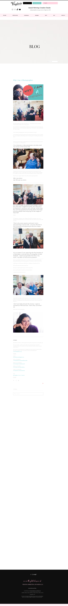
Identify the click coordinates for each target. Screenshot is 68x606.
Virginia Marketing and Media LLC (35, 590)
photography (15, 375)
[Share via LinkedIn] (18, 380)
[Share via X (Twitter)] (16, 380)
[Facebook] (15, 9)
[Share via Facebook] (13, 380)
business (23, 375)
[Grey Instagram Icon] (32, 574)
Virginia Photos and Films (32, 588)
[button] (46, 15)
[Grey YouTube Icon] (34, 574)
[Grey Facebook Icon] (30, 574)
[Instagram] (12, 9)
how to (19, 375)
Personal (14, 377)
